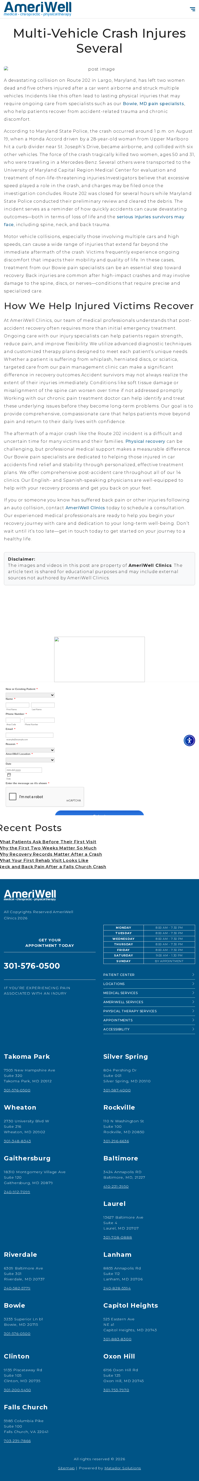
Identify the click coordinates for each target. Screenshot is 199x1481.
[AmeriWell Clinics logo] (99, 897)
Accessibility (116, 1029)
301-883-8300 (117, 1339)
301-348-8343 (17, 1141)
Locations (114, 984)
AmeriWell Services (123, 1002)
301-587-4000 (117, 1090)
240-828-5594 (117, 1288)
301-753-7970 (116, 1390)
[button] (189, 740)
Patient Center (119, 975)
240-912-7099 (17, 1192)
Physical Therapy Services (130, 1011)
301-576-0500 (17, 1090)
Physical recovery (145, 441)
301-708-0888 (117, 1237)
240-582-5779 (17, 1288)
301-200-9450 (17, 1390)
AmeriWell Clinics (85, 507)
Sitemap (66, 1468)
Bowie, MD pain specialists (153, 103)
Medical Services (120, 993)
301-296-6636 (116, 1141)
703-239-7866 (17, 1440)
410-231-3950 (116, 1186)
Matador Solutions (122, 1468)
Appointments (118, 1020)
